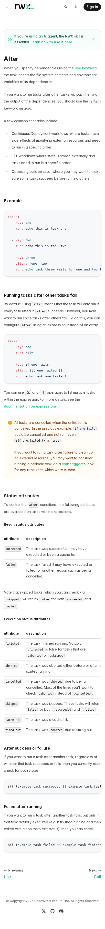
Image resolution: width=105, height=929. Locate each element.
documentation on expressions (30, 406)
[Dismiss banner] (93, 39)
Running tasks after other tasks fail (40, 295)
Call (97, 876)
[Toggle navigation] (7, 7)
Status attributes (21, 495)
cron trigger (72, 464)
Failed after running (23, 806)
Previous (15, 870)
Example (13, 200)
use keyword (86, 68)
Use (7, 876)
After (11, 58)
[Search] (66, 7)
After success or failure (27, 748)
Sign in (92, 7)
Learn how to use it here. (52, 42)
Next (93, 870)
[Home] (24, 6)
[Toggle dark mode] (76, 7)
